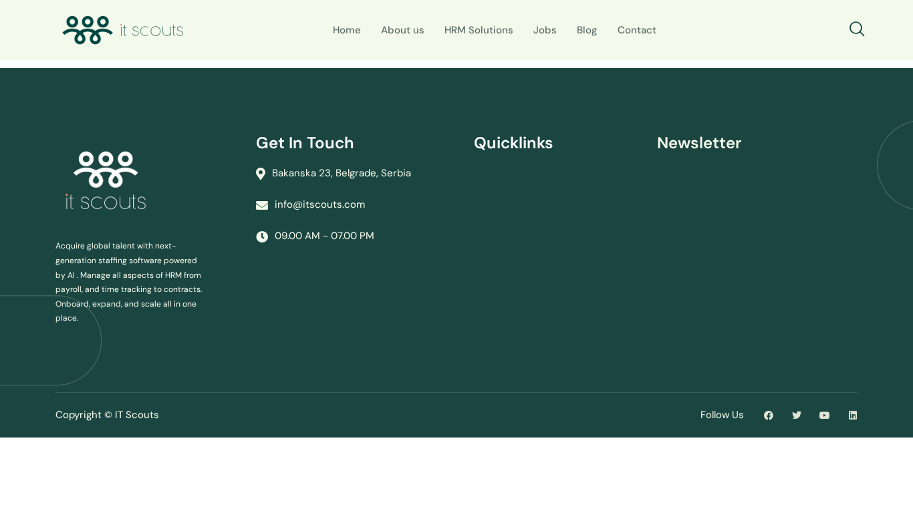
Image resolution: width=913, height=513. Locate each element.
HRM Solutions (478, 30)
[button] (857, 30)
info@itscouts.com (320, 204)
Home (347, 30)
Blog (587, 30)
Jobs (545, 30)
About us (402, 30)
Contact (637, 30)
